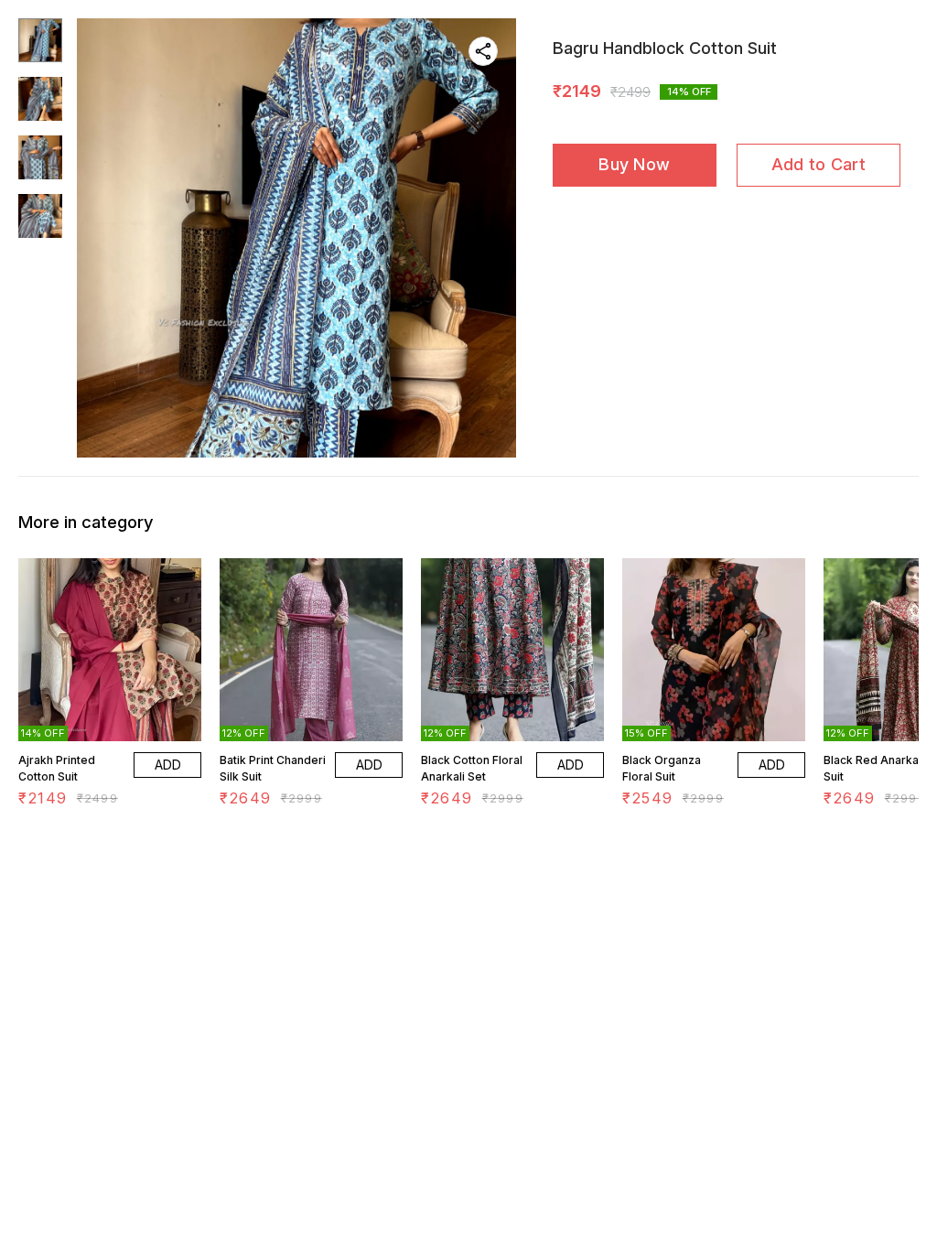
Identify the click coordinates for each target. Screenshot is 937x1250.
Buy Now (634, 164)
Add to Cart (818, 164)
